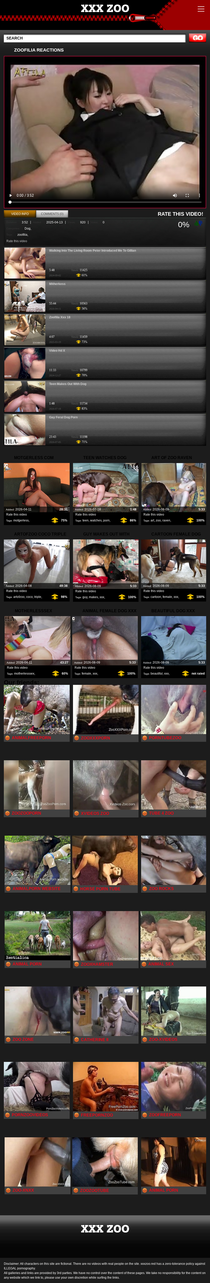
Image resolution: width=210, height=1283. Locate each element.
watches (96, 520)
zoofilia (22, 234)
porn (106, 520)
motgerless (21, 520)
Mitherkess (57, 284)
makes (93, 597)
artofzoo (19, 597)
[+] (195, 223)
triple (37, 597)
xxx (102, 597)
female (167, 597)
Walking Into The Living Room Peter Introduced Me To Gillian (92, 250)
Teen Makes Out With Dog (67, 384)
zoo (158, 520)
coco (29, 597)
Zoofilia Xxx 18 (59, 317)
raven (166, 520)
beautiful (157, 673)
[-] (201, 223)
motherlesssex (24, 673)
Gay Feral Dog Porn (63, 417)
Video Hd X (57, 350)
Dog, (28, 228)
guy (84, 597)
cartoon (156, 597)
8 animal (105, 16)
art (152, 520)
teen (85, 520)
